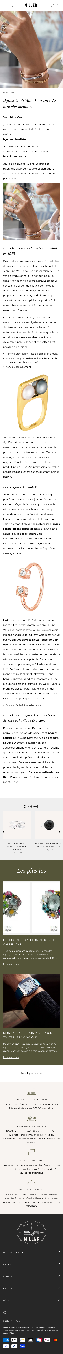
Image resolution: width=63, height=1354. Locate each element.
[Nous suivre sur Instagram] (4, 1312)
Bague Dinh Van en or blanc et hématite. (48, 845)
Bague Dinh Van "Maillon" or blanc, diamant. (17, 846)
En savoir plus (11, 964)
